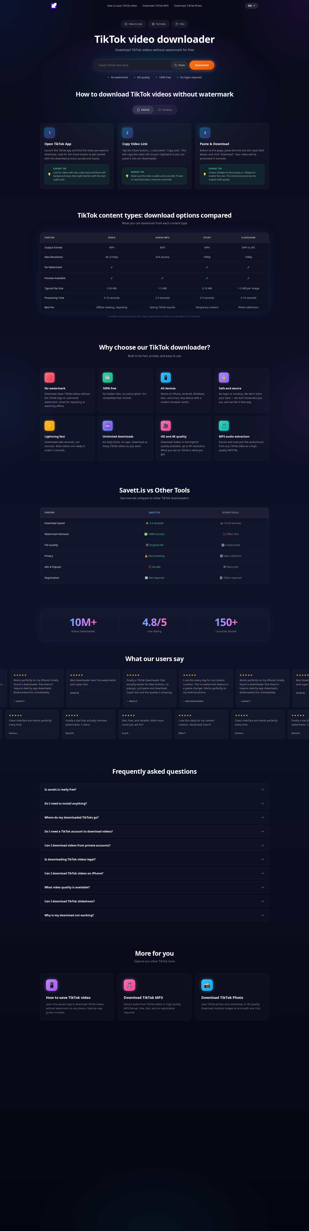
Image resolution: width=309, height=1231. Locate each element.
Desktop (167, 109)
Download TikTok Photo (188, 5)
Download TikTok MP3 (155, 5)
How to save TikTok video (122, 5)
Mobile (145, 109)
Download (202, 65)
